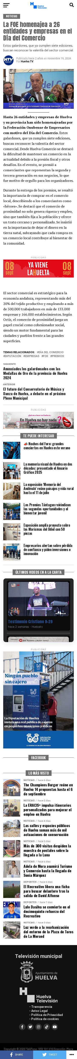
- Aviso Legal (38, 1010)
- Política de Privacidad (46, 1014)
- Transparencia (40, 1006)
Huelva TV (27, 61)
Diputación (13, 356)
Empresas (32, 356)
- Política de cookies (44, 1018)
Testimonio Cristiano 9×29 (30, 621)
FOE (45, 356)
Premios (58, 356)
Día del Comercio (51, 352)
